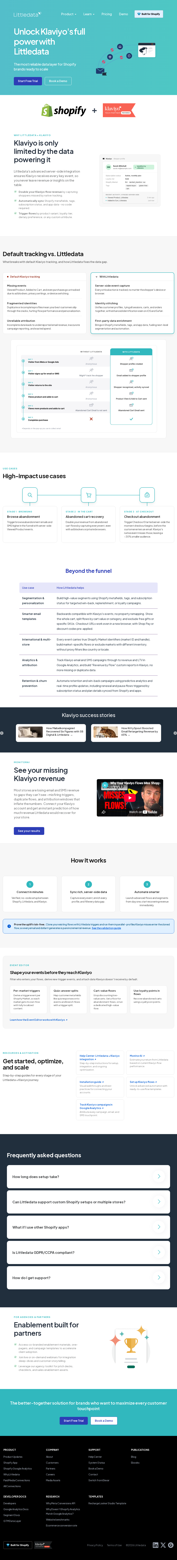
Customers (52, 1462)
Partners (50, 1468)
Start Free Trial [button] (74, 1420)
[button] (58, 81)
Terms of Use (114, 1545)
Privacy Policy (95, 1545)
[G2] (170, 1545)
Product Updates (12, 1456)
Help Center (95, 1456)
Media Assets (53, 1480)
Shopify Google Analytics (17, 1468)
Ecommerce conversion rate (61, 1525)
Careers (50, 1474)
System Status (96, 1462)
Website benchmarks (57, 1519)
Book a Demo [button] (104, 1420)
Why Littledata (11, 1474)
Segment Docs (11, 1515)
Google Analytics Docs (16, 1509)
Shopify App (10, 1462)
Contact (93, 1474)
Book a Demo (95, 1468)
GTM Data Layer (12, 1520)
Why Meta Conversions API (60, 1503)
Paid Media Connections (16, 1480)
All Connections (12, 1486)
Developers (9, 1503)
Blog (133, 1456)
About (49, 1456)
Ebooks (135, 1462)
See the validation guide (106, 928)
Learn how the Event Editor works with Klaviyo (37, 1019)
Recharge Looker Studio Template (107, 1503)
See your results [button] (29, 831)
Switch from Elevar (98, 1480)
